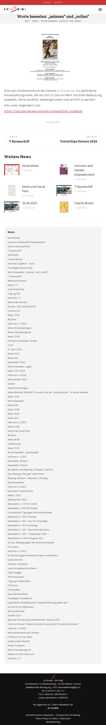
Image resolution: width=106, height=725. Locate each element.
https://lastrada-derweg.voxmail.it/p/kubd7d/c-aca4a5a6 (43, 111)
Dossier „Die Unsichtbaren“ (22, 306)
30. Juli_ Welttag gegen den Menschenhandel (31, 542)
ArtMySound (14, 443)
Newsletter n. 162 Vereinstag (23, 525)
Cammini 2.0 (14, 310)
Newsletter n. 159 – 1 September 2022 (27, 533)
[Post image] (11, 169)
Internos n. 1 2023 (17, 456)
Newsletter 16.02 (16, 362)
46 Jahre (12, 319)
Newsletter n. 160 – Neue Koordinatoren (29, 529)
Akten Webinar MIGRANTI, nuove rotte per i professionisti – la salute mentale (48, 392)
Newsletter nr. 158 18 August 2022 (25, 538)
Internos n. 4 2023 (17, 375)
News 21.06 (13, 426)
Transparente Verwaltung (68, 715)
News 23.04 (13, 336)
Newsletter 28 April (17, 461)
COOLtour (13, 585)
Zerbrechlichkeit (16, 611)
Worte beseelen (16, 400)
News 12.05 (13, 448)
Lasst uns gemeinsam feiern (22, 568)
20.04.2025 (29, 203)
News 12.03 (13, 353)
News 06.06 (13, 439)
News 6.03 (13, 358)
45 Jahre (12, 435)
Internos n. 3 (14, 658)
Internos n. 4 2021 (17, 628)
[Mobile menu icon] (100, 9)
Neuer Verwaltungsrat (19, 332)
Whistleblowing (53, 721)
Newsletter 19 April (17, 465)
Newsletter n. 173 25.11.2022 (22, 503)
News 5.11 (13, 285)
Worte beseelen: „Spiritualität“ (23, 452)
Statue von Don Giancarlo (21, 654)
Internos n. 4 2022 (17, 486)
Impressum (65, 718)
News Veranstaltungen (19, 327)
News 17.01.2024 (16, 370)
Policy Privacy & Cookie (46, 718)
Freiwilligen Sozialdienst (20, 598)
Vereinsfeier (30, 166)
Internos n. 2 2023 (17, 422)
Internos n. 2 (14, 297)
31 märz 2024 (14, 349)
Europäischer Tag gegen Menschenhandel (30, 512)
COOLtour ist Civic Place (20, 636)
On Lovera (13, 546)
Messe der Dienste (17, 302)
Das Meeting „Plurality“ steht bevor (26, 473)
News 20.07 (13, 413)
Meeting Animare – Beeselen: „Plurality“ (28, 478)
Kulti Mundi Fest (16, 289)
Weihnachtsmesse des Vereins (23, 632)
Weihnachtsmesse (17, 280)
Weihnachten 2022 (17, 499)
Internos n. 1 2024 (17, 323)
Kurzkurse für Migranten (21, 606)
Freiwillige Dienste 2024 (20, 267)
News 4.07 (13, 418)
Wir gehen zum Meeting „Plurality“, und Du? (30, 469)
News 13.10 (13, 396)
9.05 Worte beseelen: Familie (22, 340)
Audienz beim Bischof (19, 641)
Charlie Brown (84, 203)
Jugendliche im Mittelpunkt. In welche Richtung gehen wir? (38, 602)
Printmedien (14, 589)
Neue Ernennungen (18, 388)
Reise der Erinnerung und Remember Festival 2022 (34, 619)
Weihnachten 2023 (17, 379)
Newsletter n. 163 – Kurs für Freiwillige (27, 521)
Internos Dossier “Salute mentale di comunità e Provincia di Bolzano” (43, 624)
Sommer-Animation (18, 564)
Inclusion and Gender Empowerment (84, 170)
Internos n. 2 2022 (17, 551)
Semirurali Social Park (33, 189)
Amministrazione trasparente (40, 715)
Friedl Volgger (15, 572)
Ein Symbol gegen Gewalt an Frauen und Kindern (33, 555)
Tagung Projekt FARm (19, 581)
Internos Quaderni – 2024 (21, 263)
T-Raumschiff (83, 187)
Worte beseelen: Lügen (20, 366)
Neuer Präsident (16, 645)
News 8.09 (13, 405)
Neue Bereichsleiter (18, 594)
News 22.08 (13, 409)
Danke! (11, 383)
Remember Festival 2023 (20, 491)
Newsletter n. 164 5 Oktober (22, 516)
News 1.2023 (14, 495)
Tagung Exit (14, 293)
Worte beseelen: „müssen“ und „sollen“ (28, 272)
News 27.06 (13, 315)
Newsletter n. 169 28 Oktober (23, 508)
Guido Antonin (15, 559)
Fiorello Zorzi (14, 615)
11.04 (10, 345)
